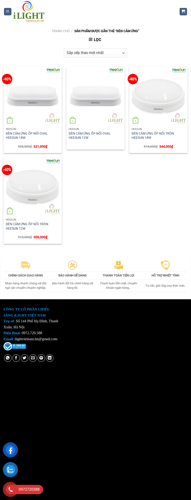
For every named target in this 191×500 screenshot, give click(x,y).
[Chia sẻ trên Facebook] (16, 358)
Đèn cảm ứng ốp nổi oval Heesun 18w (27, 136)
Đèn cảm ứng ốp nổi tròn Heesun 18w (153, 136)
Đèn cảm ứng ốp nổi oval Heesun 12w (90, 136)
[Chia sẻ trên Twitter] (24, 358)
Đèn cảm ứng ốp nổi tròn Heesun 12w (27, 226)
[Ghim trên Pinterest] (41, 358)
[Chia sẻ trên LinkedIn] (50, 358)
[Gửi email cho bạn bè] (33, 358)
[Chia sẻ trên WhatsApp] (8, 358)
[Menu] (8, 12)
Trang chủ (61, 31)
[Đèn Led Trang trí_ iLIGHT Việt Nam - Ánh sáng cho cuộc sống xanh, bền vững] (92, 11)
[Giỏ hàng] (183, 12)
